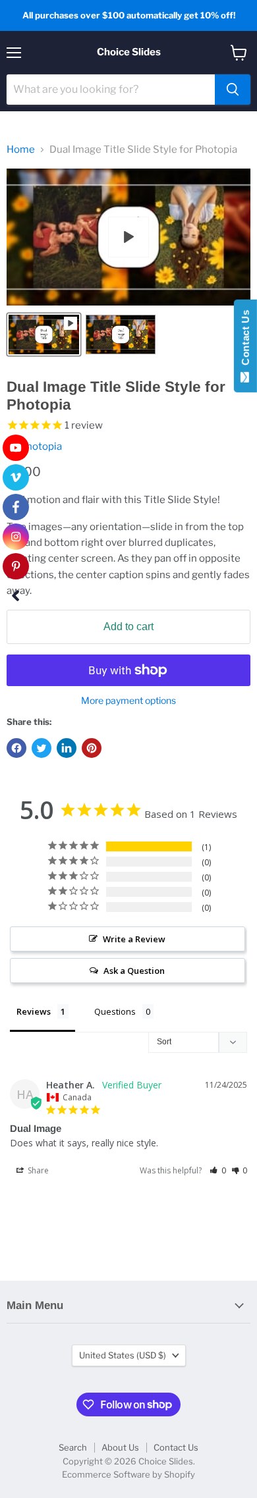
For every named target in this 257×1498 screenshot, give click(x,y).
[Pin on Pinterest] (91, 748)
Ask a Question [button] (134, 970)
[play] (128, 237)
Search (73, 1447)
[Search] (232, 89)
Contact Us (176, 1447)
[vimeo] (16, 477)
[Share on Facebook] (16, 748)
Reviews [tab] (33, 1011)
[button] (217, 1170)
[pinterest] (16, 566)
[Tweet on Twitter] (41, 748)
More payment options (128, 700)
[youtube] (16, 448)
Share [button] (37, 1170)
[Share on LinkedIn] (66, 748)
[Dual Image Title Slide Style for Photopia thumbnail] (43, 334)
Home (21, 149)
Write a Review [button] (134, 939)
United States (122, 1355)
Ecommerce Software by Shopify (128, 1474)
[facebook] (16, 507)
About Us (120, 1447)
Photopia (41, 446)
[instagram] (16, 536)
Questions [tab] (115, 1011)
